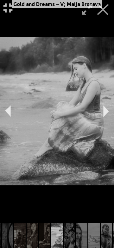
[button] (7, 235)
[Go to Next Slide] (106, 111)
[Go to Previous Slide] (8, 111)
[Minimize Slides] (8, 8)
